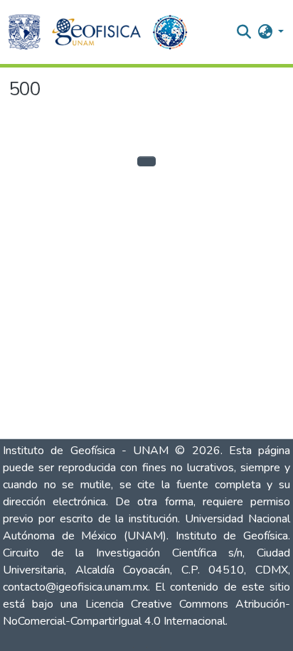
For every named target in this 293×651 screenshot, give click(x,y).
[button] (25, 32)
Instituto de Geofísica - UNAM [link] (89, 450)
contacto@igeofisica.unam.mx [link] (75, 587)
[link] (140, 647)
